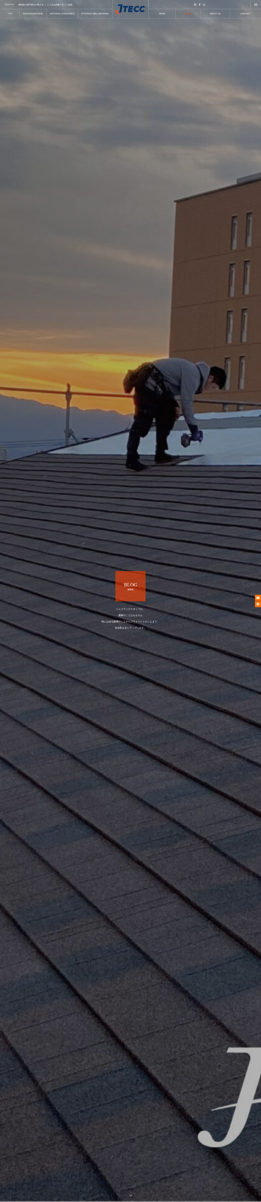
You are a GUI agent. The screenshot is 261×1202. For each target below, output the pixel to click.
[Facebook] (199, 4)
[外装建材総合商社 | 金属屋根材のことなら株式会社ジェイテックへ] (130, 9)
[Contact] (204, 4)
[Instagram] (195, 4)
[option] (56, 4)
